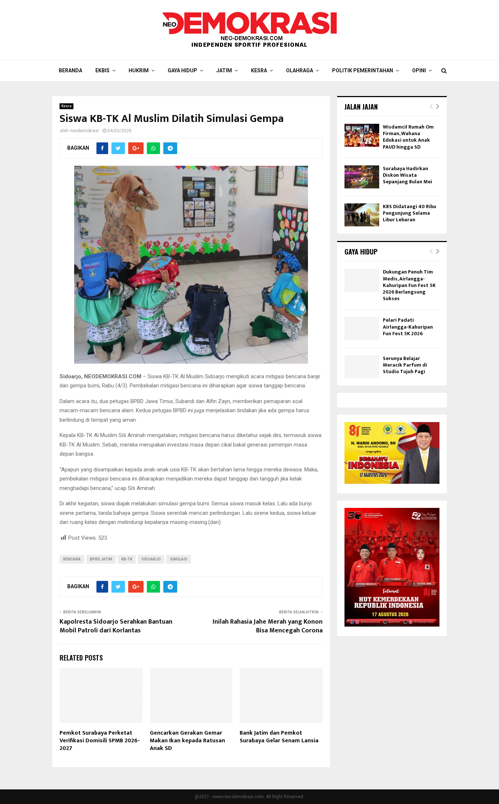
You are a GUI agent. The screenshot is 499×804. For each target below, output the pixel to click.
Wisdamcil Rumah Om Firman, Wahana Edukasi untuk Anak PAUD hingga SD (408, 137)
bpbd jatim (101, 559)
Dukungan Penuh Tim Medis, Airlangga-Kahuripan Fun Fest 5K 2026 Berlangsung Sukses (409, 285)
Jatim (224, 70)
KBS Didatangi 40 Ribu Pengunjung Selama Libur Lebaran (409, 213)
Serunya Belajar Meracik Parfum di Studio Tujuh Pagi (405, 365)
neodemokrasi (84, 130)
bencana (72, 559)
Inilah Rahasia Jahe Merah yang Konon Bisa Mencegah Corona (268, 626)
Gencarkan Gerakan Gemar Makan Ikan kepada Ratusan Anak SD (187, 740)
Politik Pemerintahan (362, 70)
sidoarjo (151, 559)
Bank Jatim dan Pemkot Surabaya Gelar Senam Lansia (279, 737)
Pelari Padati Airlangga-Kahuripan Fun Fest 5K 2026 (408, 326)
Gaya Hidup (182, 70)
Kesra (259, 70)
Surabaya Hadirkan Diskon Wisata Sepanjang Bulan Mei (407, 175)
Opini (419, 70)
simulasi (178, 559)
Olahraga (299, 70)
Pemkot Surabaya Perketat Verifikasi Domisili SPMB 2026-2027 (100, 740)
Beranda (70, 70)
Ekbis (102, 70)
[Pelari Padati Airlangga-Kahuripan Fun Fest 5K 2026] (361, 328)
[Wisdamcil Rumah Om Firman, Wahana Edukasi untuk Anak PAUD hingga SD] (361, 135)
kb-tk (126, 559)
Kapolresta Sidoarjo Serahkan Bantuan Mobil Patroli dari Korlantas (116, 626)
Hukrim (139, 70)
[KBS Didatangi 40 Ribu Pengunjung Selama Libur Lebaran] (361, 214)
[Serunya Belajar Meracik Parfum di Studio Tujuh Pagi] (361, 366)
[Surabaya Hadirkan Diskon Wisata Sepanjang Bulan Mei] (361, 176)
